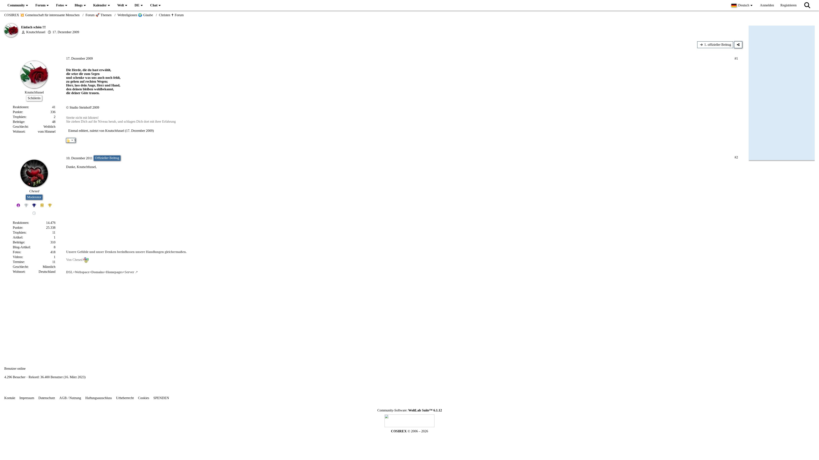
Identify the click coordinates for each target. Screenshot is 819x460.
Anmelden (767, 5)
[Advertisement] (373, 316)
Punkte (17, 112)
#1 (736, 58)
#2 (736, 157)
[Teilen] (738, 44)
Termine (18, 262)
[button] (742, 5)
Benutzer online (15, 368)
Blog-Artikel (21, 247)
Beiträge (18, 122)
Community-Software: (409, 410)
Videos (17, 257)
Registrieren (788, 5)
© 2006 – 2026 (409, 431)
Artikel (17, 237)
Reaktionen (20, 107)
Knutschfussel (35, 32)
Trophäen (19, 117)
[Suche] (807, 5)
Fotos (16, 252)
